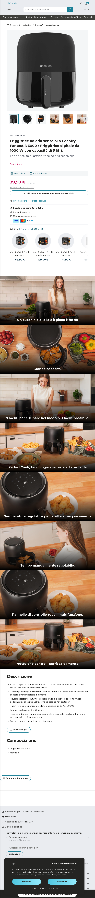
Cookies (34, 888)
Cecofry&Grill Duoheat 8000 (20, 254)
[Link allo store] (12, 3)
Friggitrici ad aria (31, 228)
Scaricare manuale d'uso (22, 187)
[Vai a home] (8, 25)
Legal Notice (53, 888)
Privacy (43, 888)
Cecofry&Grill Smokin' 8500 (66, 254)
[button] (85, 119)
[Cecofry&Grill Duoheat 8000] (20, 241)
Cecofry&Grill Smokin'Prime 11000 (43, 254)
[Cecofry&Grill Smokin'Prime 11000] (43, 241)
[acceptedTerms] (7, 848)
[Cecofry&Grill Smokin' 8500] (66, 241)
